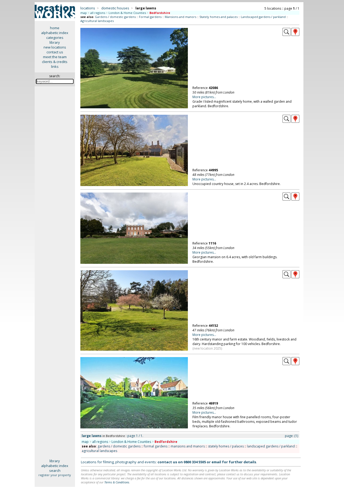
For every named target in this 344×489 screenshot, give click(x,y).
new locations (55, 47)
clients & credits (54, 61)
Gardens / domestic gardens (115, 17)
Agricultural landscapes (97, 21)
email (216, 462)
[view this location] (286, 34)
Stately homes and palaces (218, 17)
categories (54, 37)
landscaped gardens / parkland (271, 446)
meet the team (55, 56)
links (55, 66)
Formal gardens (150, 17)
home (54, 27)
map (83, 13)
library (54, 42)
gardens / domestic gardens (119, 446)
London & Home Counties (127, 13)
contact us (54, 52)
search (54, 470)
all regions (97, 13)
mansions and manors (188, 446)
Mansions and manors (180, 17)
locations (87, 8)
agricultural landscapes (99, 451)
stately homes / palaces (226, 446)
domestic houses (115, 8)
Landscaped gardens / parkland (263, 17)
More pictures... (204, 97)
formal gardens (155, 446)
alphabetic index (54, 32)
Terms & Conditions (116, 482)
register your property (54, 475)
